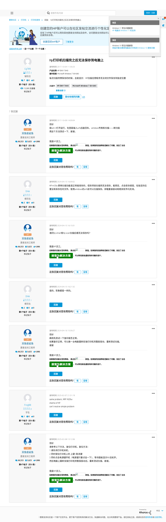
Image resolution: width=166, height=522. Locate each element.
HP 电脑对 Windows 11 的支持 (124, 30)
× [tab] (158, 18)
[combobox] (80, 13)
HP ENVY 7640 (63, 86)
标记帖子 (27, 91)
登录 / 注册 (150, 13)
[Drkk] (28, 184)
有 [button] (78, 167)
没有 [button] (85, 167)
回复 (56, 96)
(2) (83, 97)
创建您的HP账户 (51, 41)
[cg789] (28, 62)
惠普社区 (12, 20)
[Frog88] (28, 398)
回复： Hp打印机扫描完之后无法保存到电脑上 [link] (62, 20)
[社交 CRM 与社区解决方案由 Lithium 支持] (145, 512)
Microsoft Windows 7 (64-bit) (84, 86)
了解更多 (69, 42)
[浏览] (11, 13)
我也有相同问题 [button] (72, 96)
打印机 (23, 20)
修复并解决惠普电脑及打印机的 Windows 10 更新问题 (133, 48)
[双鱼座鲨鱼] (28, 123)
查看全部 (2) (61, 90)
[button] (153, 57)
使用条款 (149, 517)
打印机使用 (35, 20)
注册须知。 (158, 517)
